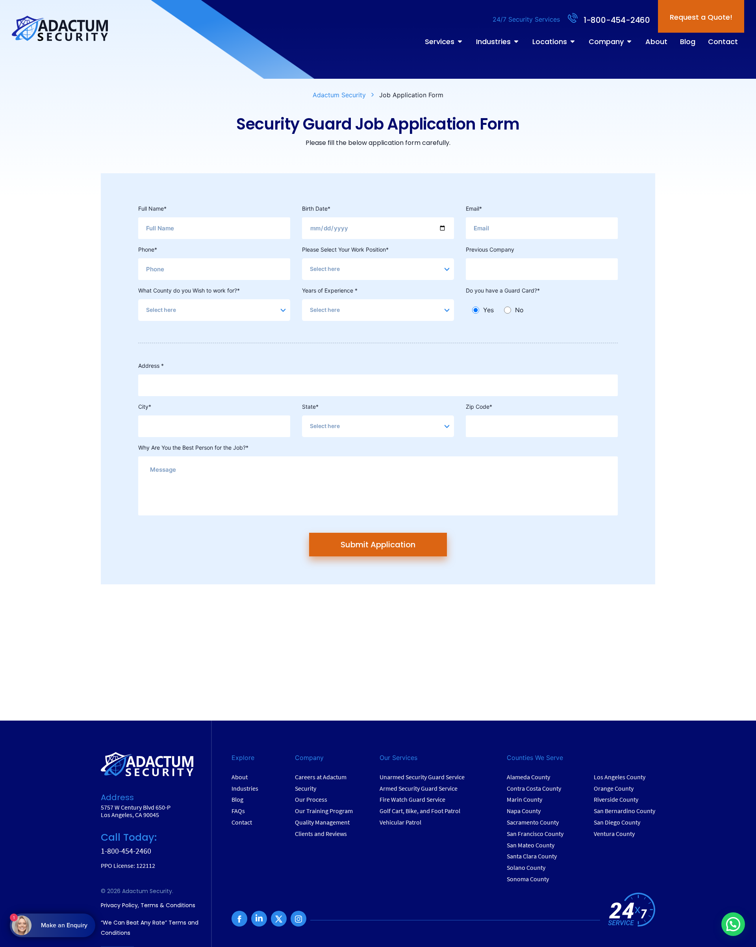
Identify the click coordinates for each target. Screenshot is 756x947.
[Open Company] (629, 41)
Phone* (147, 249)
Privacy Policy (119, 905)
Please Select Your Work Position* (345, 249)
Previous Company (490, 249)
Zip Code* (479, 406)
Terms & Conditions (168, 905)
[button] (733, 924)
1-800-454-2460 (617, 20)
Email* (474, 208)
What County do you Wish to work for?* (189, 290)
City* (144, 406)
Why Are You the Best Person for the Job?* (193, 447)
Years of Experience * (330, 290)
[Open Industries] (516, 41)
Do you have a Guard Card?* (503, 290)
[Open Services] (459, 41)
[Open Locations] (572, 41)
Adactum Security (339, 95)
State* (310, 406)
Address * (151, 365)
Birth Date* (316, 208)
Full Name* (152, 208)
